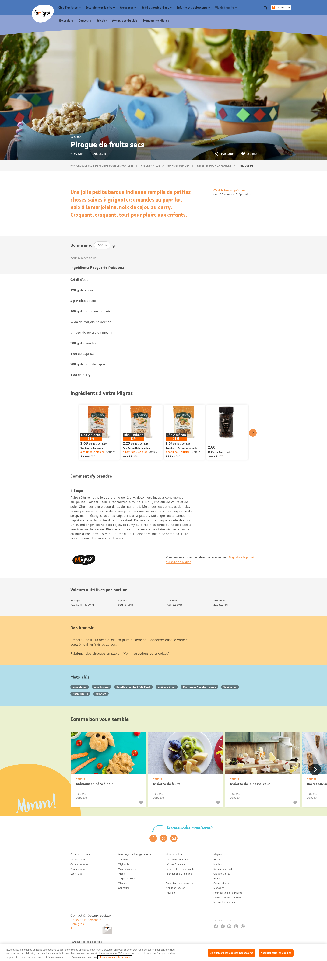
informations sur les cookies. (115, 957)
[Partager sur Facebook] (153, 838)
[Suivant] (253, 433)
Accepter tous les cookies (276, 952)
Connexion (284, 7)
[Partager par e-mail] (174, 838)
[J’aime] (141, 803)
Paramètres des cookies (86, 941)
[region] (163, 952)
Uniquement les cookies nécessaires (231, 952)
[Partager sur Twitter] (163, 838)
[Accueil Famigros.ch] (43, 14)
